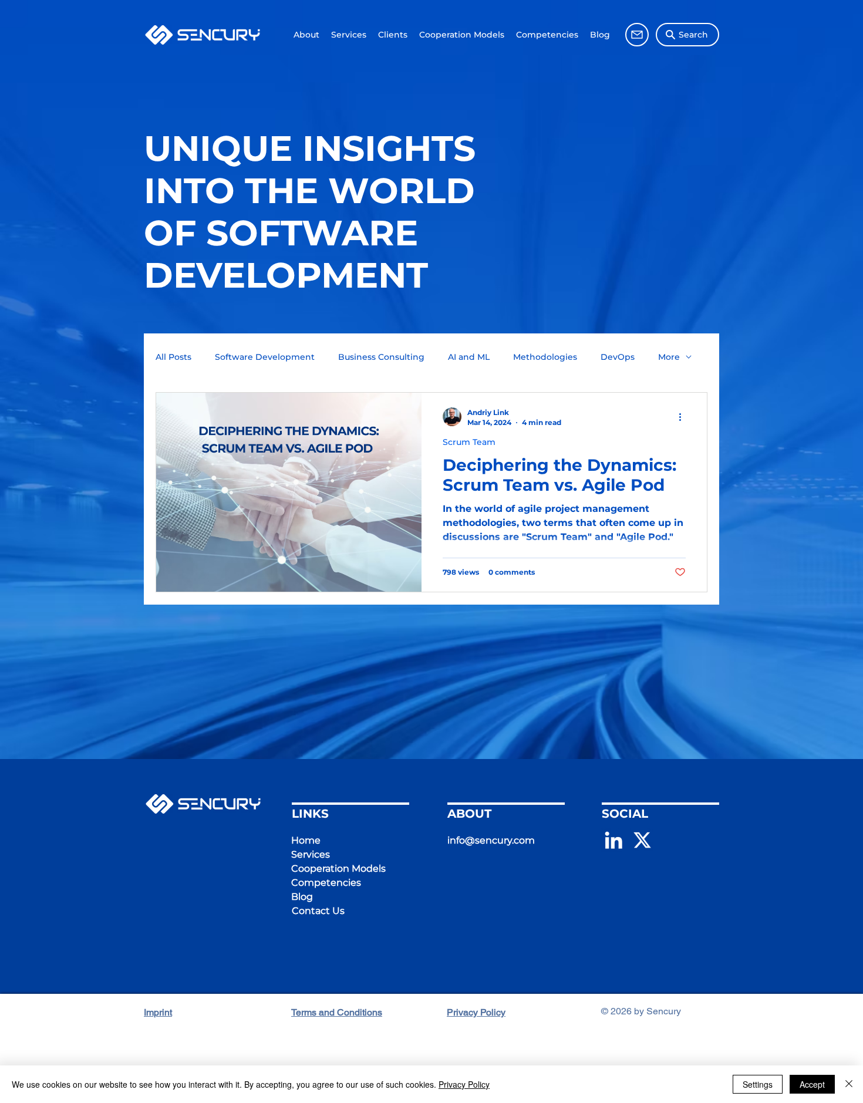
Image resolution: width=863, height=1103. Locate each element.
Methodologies (545, 357)
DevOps (618, 357)
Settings (758, 1084)
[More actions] (684, 417)
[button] (392, 35)
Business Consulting (381, 357)
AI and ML (469, 357)
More (669, 357)
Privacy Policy (464, 1084)
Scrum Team (469, 442)
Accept (812, 1084)
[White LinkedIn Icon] (613, 840)
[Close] (849, 1084)
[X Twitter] (642, 840)
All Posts (173, 357)
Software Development (265, 357)
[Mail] (637, 34)
